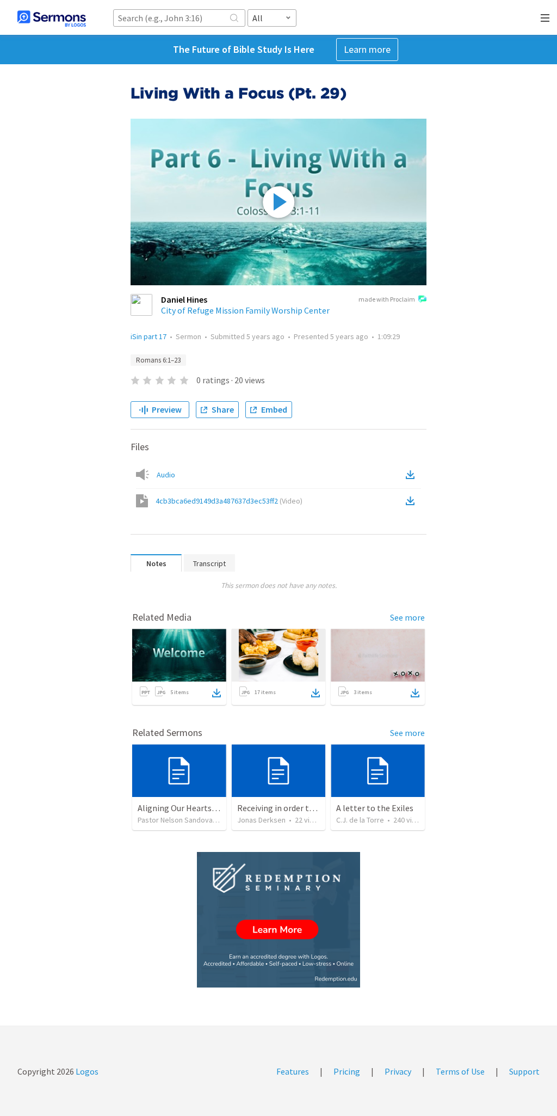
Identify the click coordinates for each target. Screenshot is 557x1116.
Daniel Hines (184, 299)
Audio (166, 475)
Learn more (367, 49)
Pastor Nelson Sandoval (176, 820)
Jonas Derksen (261, 820)
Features (292, 1071)
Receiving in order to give (284, 807)
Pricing (346, 1071)
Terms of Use (460, 1071)
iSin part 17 (148, 336)
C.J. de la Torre (360, 820)
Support (524, 1071)
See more (407, 617)
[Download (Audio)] (412, 475)
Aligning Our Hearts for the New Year (206, 807)
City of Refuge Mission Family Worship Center (245, 310)
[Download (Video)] (412, 501)
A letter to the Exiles (374, 807)
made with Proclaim (386, 299)
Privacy (398, 1071)
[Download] (216, 693)
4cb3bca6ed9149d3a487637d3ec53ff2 (229, 501)
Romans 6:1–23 (158, 360)
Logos (86, 1071)
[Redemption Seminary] (278, 920)
